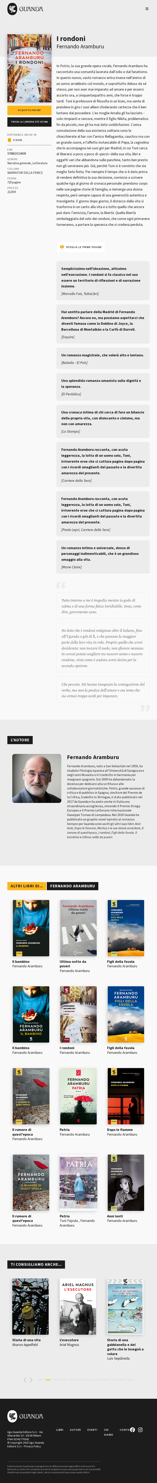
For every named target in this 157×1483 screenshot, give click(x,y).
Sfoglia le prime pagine (84, 247)
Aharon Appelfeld (25, 1344)
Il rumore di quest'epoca (22, 1132)
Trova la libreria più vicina (29, 122)
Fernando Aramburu (80, 46)
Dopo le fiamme (120, 1129)
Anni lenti (115, 1216)
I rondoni (67, 1048)
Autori (75, 1430)
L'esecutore (69, 1340)
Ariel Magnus (69, 1344)
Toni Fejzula (69, 1220)
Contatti (127, 1430)
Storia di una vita (26, 1340)
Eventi (92, 1430)
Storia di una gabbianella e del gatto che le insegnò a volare (125, 1347)
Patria (65, 1129)
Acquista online (29, 110)
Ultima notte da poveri (73, 964)
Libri (59, 1430)
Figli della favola (121, 961)
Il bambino (20, 961)
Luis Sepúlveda (118, 1358)
